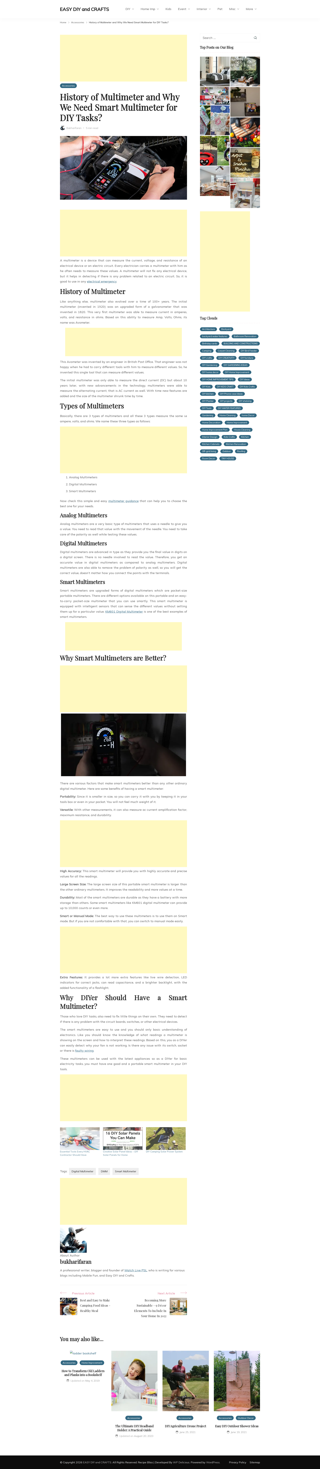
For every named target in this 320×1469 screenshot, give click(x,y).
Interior (202, 9)
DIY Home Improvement (237, 372)
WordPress (213, 1462)
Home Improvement (237, 422)
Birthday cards (209, 343)
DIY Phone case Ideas (231, 393)
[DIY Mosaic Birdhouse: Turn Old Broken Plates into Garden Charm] (215, 120)
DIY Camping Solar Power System (164, 1151)
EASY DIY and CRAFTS (84, 9)
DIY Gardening (209, 365)
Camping (206, 350)
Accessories (68, 85)
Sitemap (255, 1462)
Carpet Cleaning (226, 350)
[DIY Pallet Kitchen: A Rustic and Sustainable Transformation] (245, 132)
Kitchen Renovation (236, 444)
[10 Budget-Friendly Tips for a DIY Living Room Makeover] (215, 181)
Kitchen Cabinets (211, 444)
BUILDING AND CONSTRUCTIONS (241, 343)
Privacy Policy (237, 1462)
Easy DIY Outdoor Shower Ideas (236, 1426)
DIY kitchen (208, 393)
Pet (220, 9)
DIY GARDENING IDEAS (236, 365)
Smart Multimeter (125, 1171)
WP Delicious (181, 1462)
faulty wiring (84, 1051)
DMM (104, 1171)
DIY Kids (206, 386)
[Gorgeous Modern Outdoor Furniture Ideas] (245, 71)
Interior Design (209, 437)
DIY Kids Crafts (247, 386)
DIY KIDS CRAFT (225, 386)
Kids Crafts (229, 437)
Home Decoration (211, 422)
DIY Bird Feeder (249, 350)
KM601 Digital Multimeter (124, 611)
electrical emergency (101, 281)
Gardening (207, 415)
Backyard (226, 329)
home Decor (248, 415)
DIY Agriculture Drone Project (185, 1426)
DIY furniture (247, 358)
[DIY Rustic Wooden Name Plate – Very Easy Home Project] (245, 163)
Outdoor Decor (246, 1418)
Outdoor (226, 451)
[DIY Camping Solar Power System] (166, 1138)
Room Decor (208, 458)
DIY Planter (208, 401)
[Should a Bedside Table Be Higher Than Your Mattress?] (215, 71)
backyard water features (214, 336)
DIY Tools (207, 408)
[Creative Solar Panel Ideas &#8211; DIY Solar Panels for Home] (123, 1138)
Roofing (241, 451)
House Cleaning (242, 429)
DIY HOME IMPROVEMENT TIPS (218, 379)
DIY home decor (210, 372)
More (249, 9)
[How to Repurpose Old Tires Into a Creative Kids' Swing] (215, 151)
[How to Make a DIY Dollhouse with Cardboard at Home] (245, 193)
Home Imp (148, 9)
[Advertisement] (123, 58)
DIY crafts (207, 358)
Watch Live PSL (135, 1270)
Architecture (208, 329)
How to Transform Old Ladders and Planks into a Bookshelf (83, 1373)
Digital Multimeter (82, 1171)
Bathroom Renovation (245, 336)
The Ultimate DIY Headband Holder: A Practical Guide (134, 1428)
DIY (128, 9)
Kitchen (245, 437)
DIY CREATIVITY (226, 358)
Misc (232, 9)
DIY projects (226, 401)
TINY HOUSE (228, 458)
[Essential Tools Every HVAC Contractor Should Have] (80, 1138)
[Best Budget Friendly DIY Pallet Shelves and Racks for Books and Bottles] (245, 102)
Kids (168, 9)
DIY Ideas (245, 379)
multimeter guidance (123, 501)
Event (182, 9)
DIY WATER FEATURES (229, 408)
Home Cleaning (228, 415)
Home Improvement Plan (215, 429)
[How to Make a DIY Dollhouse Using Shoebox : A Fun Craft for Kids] (215, 96)
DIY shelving (245, 401)
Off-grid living (209, 451)
